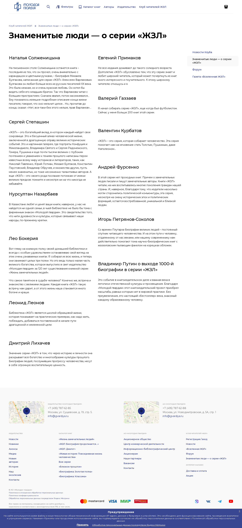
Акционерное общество (137, 439)
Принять (83, 524)
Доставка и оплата (196, 471)
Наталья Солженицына (34, 57)
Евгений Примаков (119, 57)
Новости (13, 439)
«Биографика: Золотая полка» (75, 471)
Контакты (14, 479)
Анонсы (13, 449)
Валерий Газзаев (117, 98)
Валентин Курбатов (120, 130)
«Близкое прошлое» (70, 466)
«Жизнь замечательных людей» (76, 439)
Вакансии (129, 463)
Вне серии (65, 462)
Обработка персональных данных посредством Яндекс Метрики (39, 498)
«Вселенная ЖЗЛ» (196, 449)
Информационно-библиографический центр (149, 449)
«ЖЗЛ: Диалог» (67, 449)
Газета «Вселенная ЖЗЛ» (208, 76)
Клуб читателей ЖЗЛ (20, 25)
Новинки (14, 444)
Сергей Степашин (29, 121)
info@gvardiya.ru (58, 416)
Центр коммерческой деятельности (144, 444)
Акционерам (131, 453)
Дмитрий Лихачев (29, 343)
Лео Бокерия (23, 238)
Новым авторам (13, 460)
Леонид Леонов (26, 302)
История (13, 466)
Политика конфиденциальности (24, 495)
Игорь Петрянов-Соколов (126, 219)
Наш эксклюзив (15, 473)
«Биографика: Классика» (72, 476)
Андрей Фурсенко (118, 167)
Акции (189, 475)
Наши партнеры (132, 458)
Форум (196, 69)
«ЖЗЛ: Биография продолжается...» (79, 444)
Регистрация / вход (196, 439)
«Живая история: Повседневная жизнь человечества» (80, 455)
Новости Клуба (202, 52)
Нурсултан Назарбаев (33, 194)
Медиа (12, 453)
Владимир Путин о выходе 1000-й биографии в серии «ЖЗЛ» (136, 266)
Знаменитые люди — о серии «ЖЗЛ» (58, 25)
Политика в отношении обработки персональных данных (36, 493)
